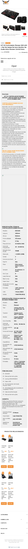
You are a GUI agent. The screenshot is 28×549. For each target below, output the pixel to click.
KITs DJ (8, 43)
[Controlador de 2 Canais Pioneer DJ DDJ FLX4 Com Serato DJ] (4, 451)
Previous (2, 28)
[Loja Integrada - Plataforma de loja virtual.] (14, 547)
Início (2, 43)
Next (25, 28)
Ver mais (4, 466)
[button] (24, 35)
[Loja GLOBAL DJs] (5, 2)
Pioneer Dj (24, 52)
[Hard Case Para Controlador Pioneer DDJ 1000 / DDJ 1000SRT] (11, 488)
